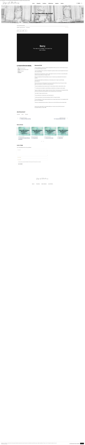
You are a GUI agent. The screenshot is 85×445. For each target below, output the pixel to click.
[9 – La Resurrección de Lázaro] (49, 131)
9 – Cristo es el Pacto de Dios (25, 118)
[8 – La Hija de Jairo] (62, 131)
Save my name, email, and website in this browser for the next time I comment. (29, 161)
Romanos (28, 27)
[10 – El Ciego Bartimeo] (36, 131)
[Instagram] (78, 3)
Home (39, 15)
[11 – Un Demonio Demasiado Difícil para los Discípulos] (23, 131)
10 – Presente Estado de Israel (59, 118)
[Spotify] (79, 3)
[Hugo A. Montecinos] (42, 179)
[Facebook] (76, 3)
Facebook (18, 114)
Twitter (22, 114)
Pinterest (26, 114)
